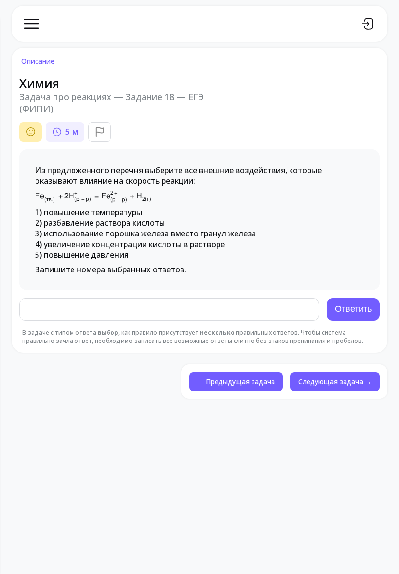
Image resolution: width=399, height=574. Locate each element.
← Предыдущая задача (236, 381)
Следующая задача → (335, 381)
